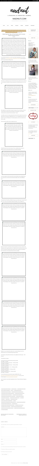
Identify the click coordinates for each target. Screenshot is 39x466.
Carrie (10, 57)
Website (2, 444)
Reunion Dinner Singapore (21, 402)
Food (23, 30)
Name (2, 439)
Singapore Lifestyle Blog (13, 32)
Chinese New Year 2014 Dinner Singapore (7, 393)
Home (2, 0)
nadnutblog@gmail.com (31, 95)
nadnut (14, 400)
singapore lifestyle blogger (5, 406)
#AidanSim (26, 25)
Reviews (14, 31)
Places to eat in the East (8, 31)
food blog (3, 399)
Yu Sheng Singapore (4, 409)
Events (20, 30)
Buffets (3, 30)
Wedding (16, 25)
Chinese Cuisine (7, 30)
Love (8, 25)
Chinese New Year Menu (19, 396)
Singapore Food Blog (19, 31)
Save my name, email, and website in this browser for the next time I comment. (14, 446)
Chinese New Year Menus (14, 30)
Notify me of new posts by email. (7, 451)
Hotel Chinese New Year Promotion (6, 400)
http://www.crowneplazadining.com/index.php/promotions (9, 375)
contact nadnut (10, 0)
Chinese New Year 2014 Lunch (19, 393)
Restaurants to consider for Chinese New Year (8, 402)
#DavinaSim (32, 25)
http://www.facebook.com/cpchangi (12, 376)
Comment (2, 426)
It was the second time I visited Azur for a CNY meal (13, 58)
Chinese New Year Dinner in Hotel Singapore (8, 396)
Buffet (12, 390)
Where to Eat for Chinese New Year (16, 406)
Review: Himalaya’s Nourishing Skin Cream (7, 414)
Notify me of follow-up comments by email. (8, 449)
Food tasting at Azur (14, 399)
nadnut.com (19, 19)
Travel (12, 25)
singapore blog (14, 403)
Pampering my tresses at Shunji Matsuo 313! (22, 414)
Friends (22, 25)
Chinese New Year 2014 (17, 390)
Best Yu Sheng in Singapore (5, 390)
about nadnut (5, 0)
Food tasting (8, 399)
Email (2, 441)
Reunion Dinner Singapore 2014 (6, 403)
